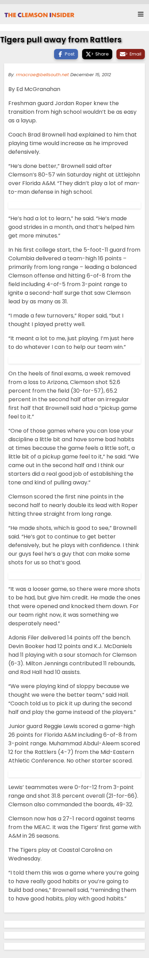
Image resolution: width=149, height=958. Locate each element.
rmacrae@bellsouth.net (42, 75)
